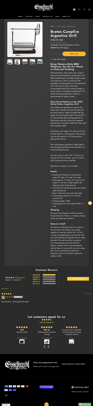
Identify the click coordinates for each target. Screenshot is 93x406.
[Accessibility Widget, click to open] (90, 203)
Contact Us (47, 16)
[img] (6, 294)
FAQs (57, 16)
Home (20, 16)
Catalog (29, 16)
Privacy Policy (80, 364)
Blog (38, 16)
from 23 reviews (45, 322)
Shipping (52, 42)
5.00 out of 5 (20, 277)
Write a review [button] (78, 279)
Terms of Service (68, 364)
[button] (79, 9)
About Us (66, 16)
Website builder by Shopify (80, 392)
